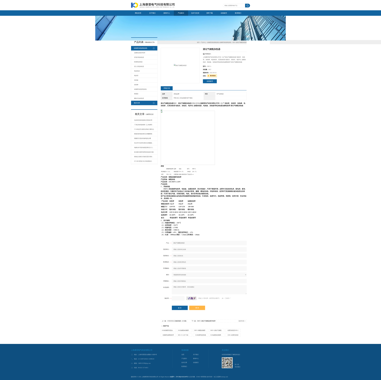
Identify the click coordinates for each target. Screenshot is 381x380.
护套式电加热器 (139, 57)
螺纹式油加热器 (139, 98)
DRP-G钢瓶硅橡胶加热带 (201, 330)
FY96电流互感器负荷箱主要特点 (144, 129)
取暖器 (136, 94)
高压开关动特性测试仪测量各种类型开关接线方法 (145, 143)
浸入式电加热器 (139, 66)
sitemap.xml (224, 377)
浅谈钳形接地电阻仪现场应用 (143, 120)
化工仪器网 (217, 377)
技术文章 (184, 362)
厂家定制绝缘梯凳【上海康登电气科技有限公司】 (145, 124)
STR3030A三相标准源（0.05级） (177, 321)
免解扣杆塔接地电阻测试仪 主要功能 (145, 147)
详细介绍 (167, 88)
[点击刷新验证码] (191, 298)
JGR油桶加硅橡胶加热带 (217, 335)
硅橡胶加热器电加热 (140, 48)
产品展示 (181, 13)
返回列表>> (242, 321)
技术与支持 (195, 13)
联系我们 (238, 13)
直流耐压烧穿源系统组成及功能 (144, 152)
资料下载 (209, 13)
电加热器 (137, 71)
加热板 (136, 80)
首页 (198, 42)
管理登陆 (203, 377)
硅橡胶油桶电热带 (168, 335)
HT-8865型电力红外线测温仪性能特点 (145, 161)
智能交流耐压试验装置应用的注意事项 (145, 156)
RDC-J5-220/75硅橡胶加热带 (185, 335)
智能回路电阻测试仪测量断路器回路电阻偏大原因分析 (145, 134)
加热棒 (136, 84)
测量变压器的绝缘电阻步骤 (142, 138)
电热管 (136, 75)
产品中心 (203, 42)
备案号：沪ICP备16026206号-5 (179, 377)
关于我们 (152, 13)
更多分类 (137, 103)
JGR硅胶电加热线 (200, 335)
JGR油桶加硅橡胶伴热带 (185, 330)
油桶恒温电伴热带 (139, 53)
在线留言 (224, 13)
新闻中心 (167, 13)
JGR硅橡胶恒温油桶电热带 (169, 330)
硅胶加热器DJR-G (233, 330)
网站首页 (138, 13)
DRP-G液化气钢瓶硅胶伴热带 (206, 321)
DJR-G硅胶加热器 (233, 335)
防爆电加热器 (138, 62)
